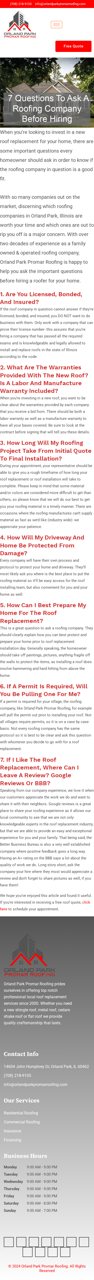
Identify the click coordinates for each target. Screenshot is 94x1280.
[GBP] (65, 1252)
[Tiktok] (40, 1252)
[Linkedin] (34, 1242)
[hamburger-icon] (56, 24)
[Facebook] (9, 1242)
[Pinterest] (28, 1252)
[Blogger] (71, 1242)
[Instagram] (21, 1242)
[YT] (46, 1242)
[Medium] (59, 1242)
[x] (84, 1242)
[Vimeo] (53, 1252)
